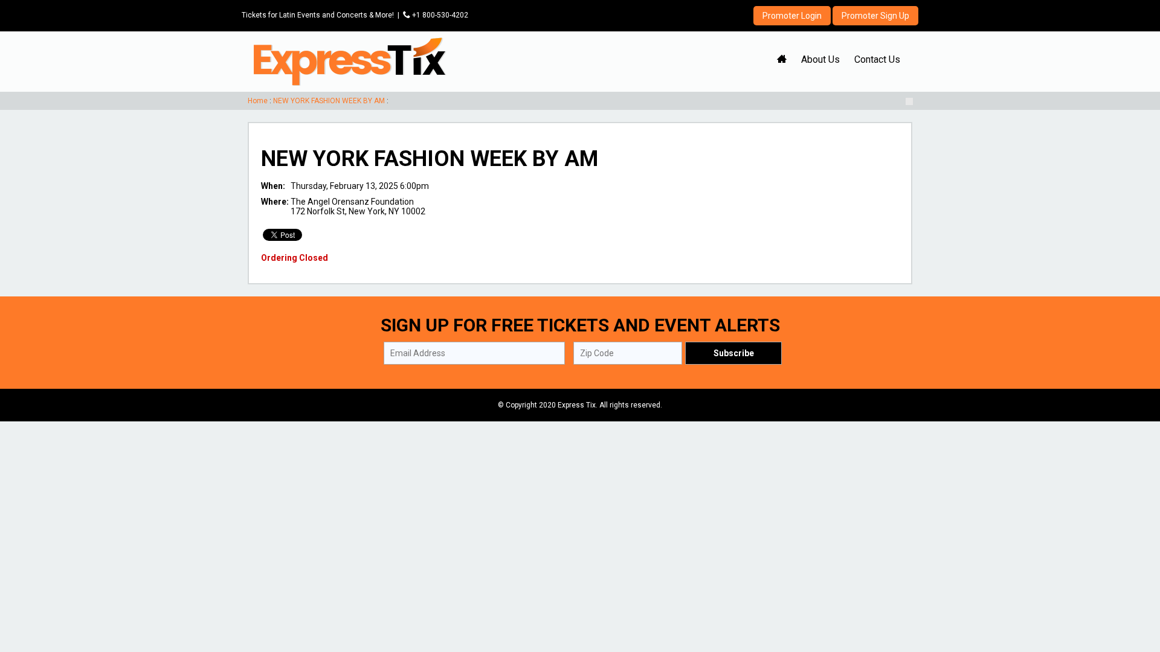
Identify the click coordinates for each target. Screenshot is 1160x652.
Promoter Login (792, 16)
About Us (820, 59)
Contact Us (877, 59)
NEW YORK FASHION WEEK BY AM (329, 101)
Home (258, 101)
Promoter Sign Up (875, 16)
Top (1136, 591)
